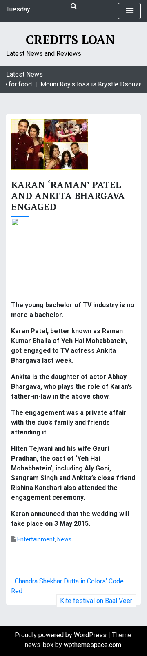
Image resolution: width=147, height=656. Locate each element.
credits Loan (70, 39)
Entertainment (36, 539)
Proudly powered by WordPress (61, 635)
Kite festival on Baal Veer (96, 601)
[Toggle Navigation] (129, 11)
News (64, 539)
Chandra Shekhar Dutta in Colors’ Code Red (67, 586)
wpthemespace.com (92, 645)
